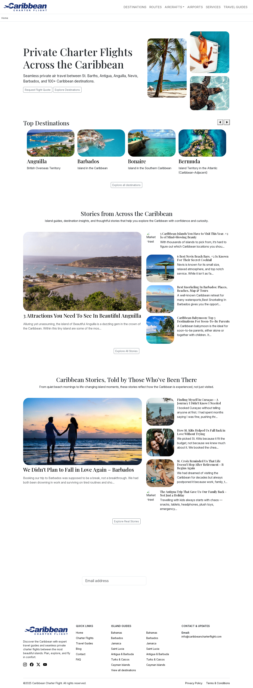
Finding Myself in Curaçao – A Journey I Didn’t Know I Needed (199, 401)
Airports (195, 7)
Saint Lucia (117, 648)
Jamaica (116, 643)
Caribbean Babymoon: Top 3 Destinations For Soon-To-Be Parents (203, 319)
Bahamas (116, 632)
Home (79, 632)
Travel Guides (235, 7)
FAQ (78, 659)
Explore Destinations (67, 89)
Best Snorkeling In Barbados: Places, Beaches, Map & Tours (202, 289)
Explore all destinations (126, 185)
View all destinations (123, 670)
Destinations (135, 7)
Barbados (117, 638)
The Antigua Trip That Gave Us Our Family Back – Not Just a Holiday (193, 493)
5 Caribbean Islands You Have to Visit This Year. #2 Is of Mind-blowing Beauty (194, 235)
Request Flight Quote (38, 89)
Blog (78, 648)
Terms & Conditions (218, 683)
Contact (80, 654)
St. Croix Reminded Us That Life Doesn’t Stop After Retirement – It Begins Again (200, 464)
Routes (155, 7)
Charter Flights (85, 638)
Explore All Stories (126, 351)
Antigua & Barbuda (122, 654)
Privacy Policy (193, 683)
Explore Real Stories (126, 521)
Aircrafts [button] (173, 7)
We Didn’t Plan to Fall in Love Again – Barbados (78, 469)
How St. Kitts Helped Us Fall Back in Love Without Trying (201, 432)
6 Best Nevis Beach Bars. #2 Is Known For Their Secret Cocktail (202, 258)
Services (213, 7)
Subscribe (159, 581)
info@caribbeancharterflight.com (202, 636)
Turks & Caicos (120, 659)
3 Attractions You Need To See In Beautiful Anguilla (82, 315)
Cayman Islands (120, 664)
